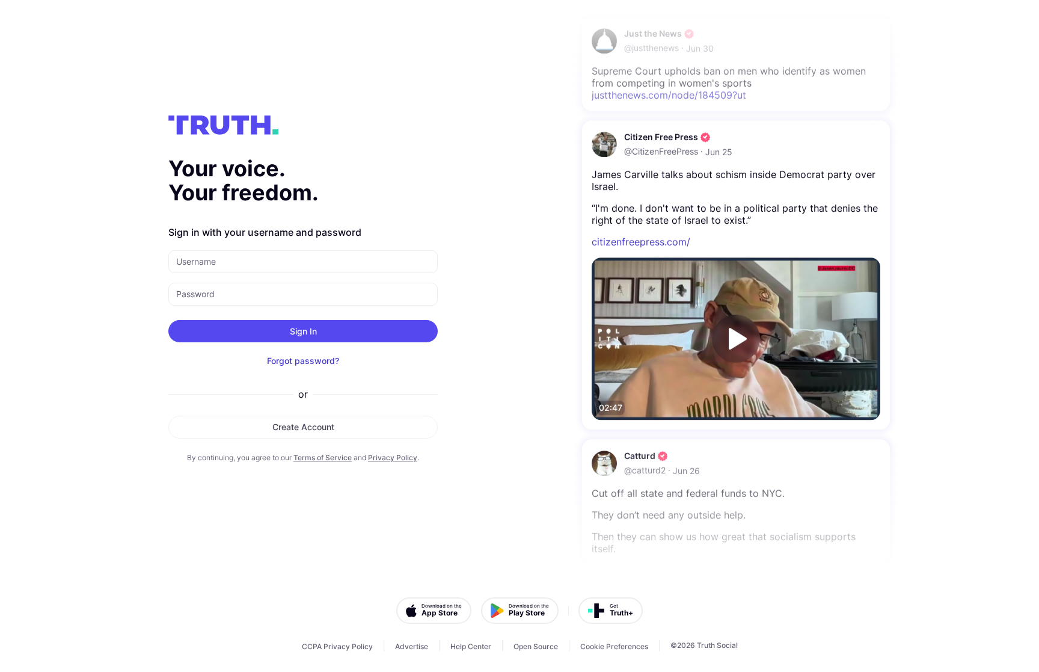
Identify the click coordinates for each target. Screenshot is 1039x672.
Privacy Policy (392, 457)
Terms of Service (322, 457)
